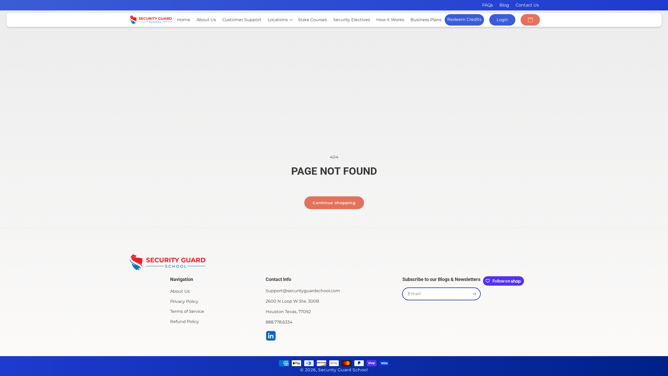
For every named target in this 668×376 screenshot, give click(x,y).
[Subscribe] (474, 294)
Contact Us (527, 5)
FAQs (487, 5)
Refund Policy (184, 321)
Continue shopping (334, 202)
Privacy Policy (184, 301)
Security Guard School (343, 369)
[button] (280, 20)
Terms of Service (187, 311)
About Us (180, 291)
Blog (504, 5)
